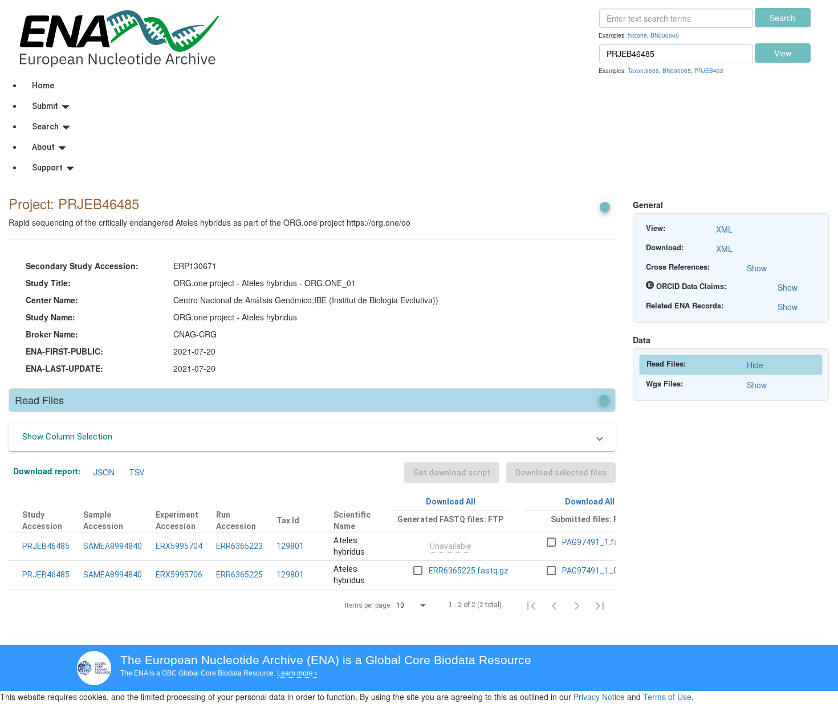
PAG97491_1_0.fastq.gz (606, 570)
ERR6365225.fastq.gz (469, 570)
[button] (312, 437)
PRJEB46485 (46, 546)
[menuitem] (430, 85)
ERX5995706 (179, 574)
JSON (104, 472)
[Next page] (577, 605)
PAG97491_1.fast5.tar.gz (608, 542)
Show (757, 268)
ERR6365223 (239, 546)
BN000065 (664, 35)
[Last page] (599, 605)
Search (782, 17)
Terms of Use (667, 696)
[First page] (531, 605)
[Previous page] (554, 605)
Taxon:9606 (643, 70)
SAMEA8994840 (112, 546)
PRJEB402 (708, 70)
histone (637, 35)
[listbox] (412, 606)
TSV (136, 472)
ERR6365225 (239, 574)
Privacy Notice (599, 696)
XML (724, 229)
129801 (290, 546)
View (782, 53)
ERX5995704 (179, 546)
